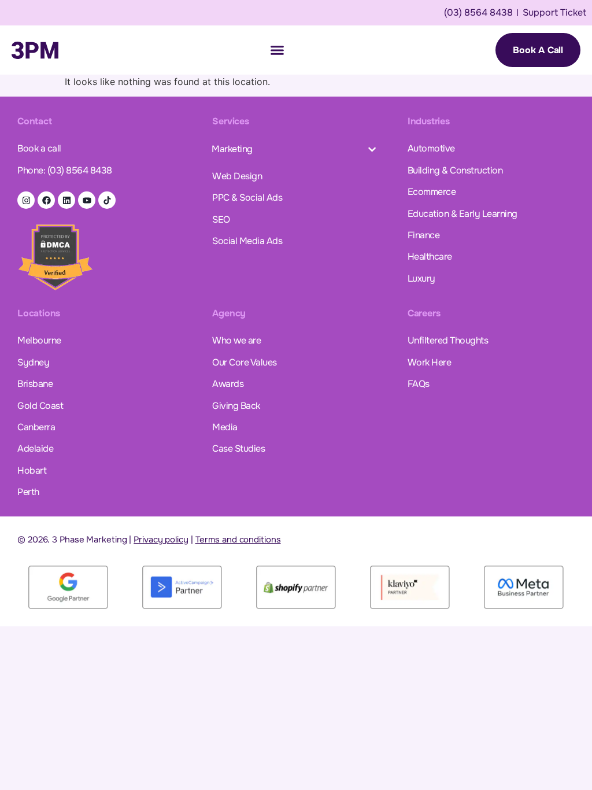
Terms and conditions (238, 539)
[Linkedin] (66, 200)
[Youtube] (86, 200)
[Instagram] (26, 200)
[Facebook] (46, 200)
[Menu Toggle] (277, 50)
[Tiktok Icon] (107, 200)
